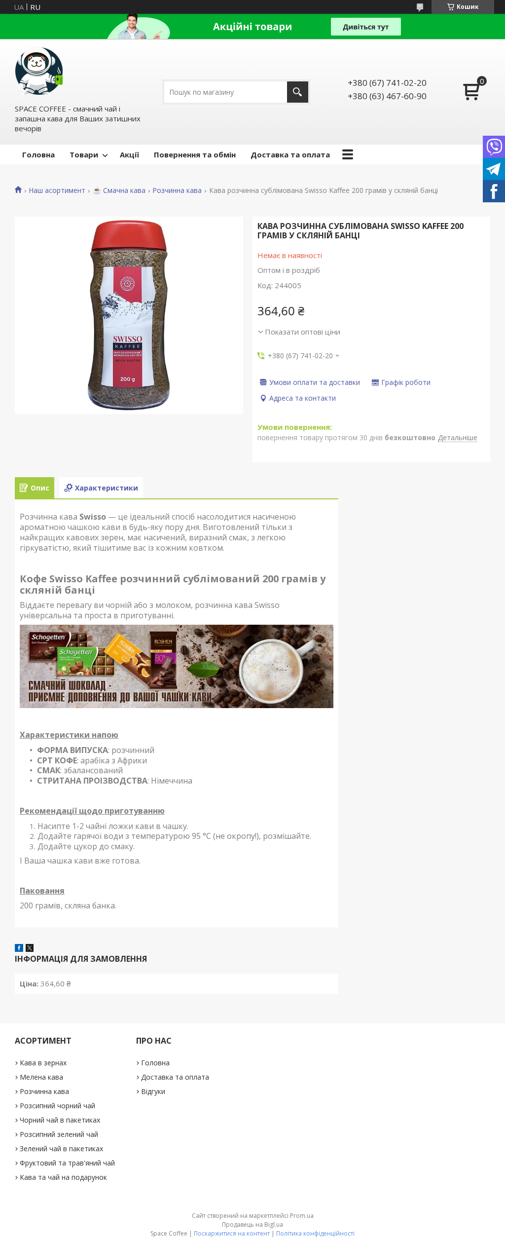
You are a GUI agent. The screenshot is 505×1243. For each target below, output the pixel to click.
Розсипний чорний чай (57, 1105)
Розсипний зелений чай (59, 1134)
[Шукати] (297, 92)
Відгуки (153, 1091)
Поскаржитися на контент (232, 1233)
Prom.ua (302, 1215)
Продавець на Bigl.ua (252, 1224)
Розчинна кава (177, 190)
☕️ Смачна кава (119, 190)
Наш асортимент (57, 190)
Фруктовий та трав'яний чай (67, 1163)
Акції (129, 154)
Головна (38, 154)
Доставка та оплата (290, 154)
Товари (84, 154)
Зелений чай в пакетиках (61, 1148)
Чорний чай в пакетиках (60, 1120)
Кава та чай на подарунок (63, 1177)
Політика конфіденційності (315, 1233)
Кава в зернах (43, 1062)
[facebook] (19, 949)
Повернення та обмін (195, 154)
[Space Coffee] (39, 71)
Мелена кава (41, 1077)
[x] (30, 949)
